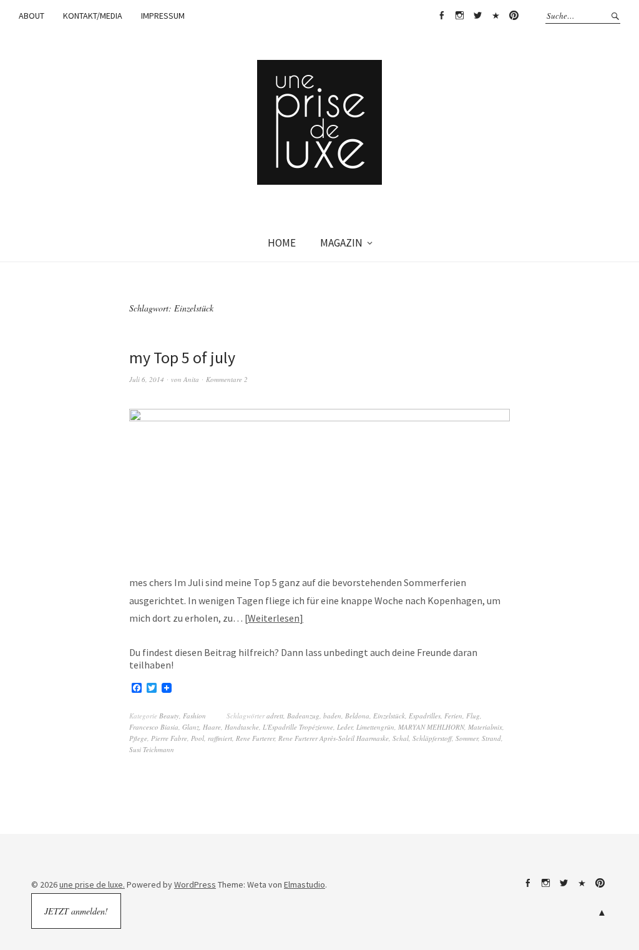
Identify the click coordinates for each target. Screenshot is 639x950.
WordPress (195, 884)
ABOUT (31, 15)
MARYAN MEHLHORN (431, 727)
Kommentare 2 (227, 379)
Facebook (441, 15)
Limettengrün (375, 727)
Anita (191, 379)
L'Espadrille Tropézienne (298, 727)
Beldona (357, 715)
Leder (345, 727)
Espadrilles (425, 715)
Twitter (477, 15)
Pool (197, 738)
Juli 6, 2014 (146, 379)
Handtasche (242, 727)
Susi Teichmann (151, 749)
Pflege (138, 738)
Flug (473, 715)
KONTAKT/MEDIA (92, 15)
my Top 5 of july (182, 357)
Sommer (467, 738)
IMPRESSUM (163, 15)
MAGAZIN (341, 243)
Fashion (194, 715)
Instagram (459, 15)
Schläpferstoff (432, 738)
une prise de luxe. (92, 884)
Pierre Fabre (169, 738)
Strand (491, 738)
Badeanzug (303, 715)
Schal (401, 738)
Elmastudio (304, 884)
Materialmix (485, 727)
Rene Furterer (255, 738)
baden (332, 715)
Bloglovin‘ (495, 15)
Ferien (453, 715)
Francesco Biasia (153, 727)
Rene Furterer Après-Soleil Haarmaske (333, 738)
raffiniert (220, 738)
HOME (282, 243)
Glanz (190, 727)
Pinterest (513, 15)
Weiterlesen (274, 618)
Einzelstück (389, 715)
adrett (274, 715)
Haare (212, 727)
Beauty (169, 715)
